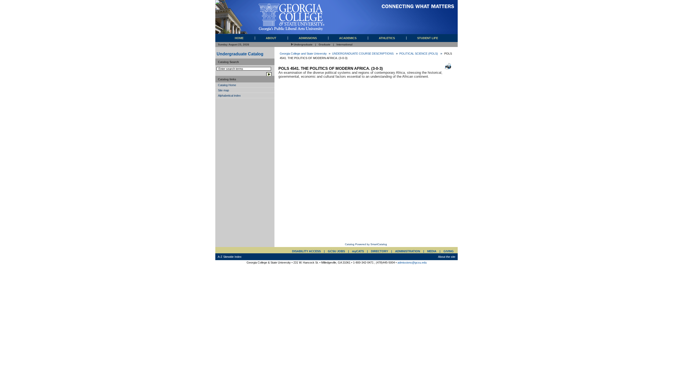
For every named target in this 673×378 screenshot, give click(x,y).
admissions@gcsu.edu (412, 262)
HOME (239, 38)
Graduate (324, 44)
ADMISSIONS (308, 38)
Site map (223, 90)
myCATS (358, 251)
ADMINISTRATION (407, 251)
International (344, 44)
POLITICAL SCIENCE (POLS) (418, 53)
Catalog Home (227, 85)
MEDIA (431, 251)
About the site (446, 256)
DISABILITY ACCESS (306, 251)
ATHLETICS (387, 38)
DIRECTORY (379, 251)
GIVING (448, 251)
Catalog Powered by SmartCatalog (366, 244)
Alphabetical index (229, 95)
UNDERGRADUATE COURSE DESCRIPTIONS (363, 53)
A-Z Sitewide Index (230, 256)
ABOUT (271, 38)
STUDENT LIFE (427, 38)
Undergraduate (303, 44)
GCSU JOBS (336, 251)
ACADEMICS (347, 38)
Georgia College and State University (303, 53)
